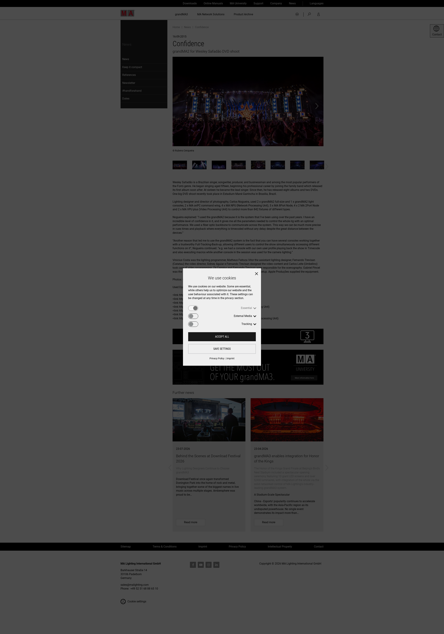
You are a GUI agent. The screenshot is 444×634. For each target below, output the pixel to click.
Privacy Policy (217, 358)
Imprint (230, 358)
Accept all (222, 336)
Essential (246, 308)
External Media (243, 316)
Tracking (246, 324)
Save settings (222, 348)
